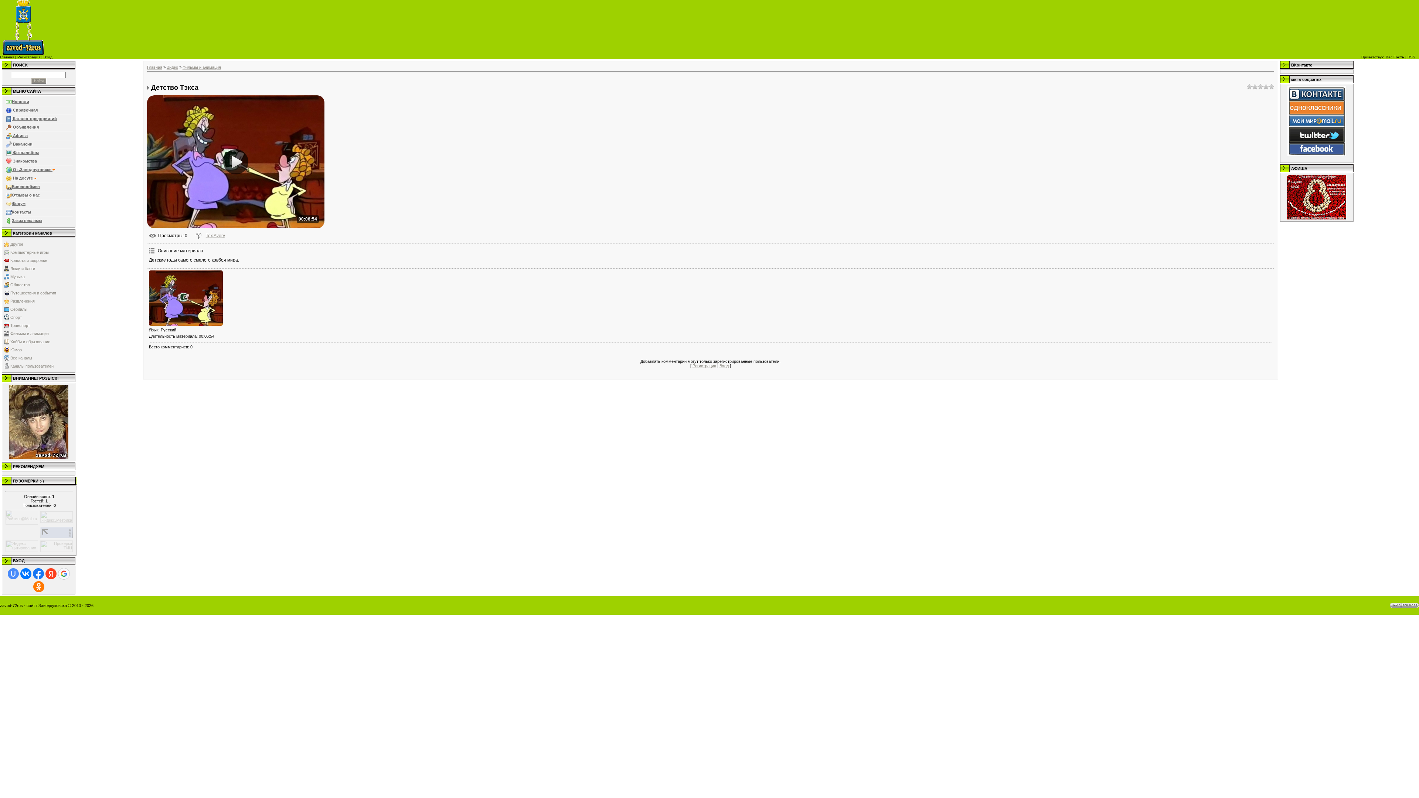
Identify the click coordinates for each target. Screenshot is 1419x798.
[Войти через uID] (13, 573)
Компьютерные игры (29, 252)
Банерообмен (26, 186)
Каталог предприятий (34, 118)
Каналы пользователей (32, 366)
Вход (48, 57)
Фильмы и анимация (29, 333)
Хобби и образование (30, 342)
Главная (7, 57)
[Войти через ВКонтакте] (25, 573)
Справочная (25, 110)
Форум (18, 203)
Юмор (16, 350)
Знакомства (24, 161)
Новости (20, 101)
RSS (1411, 57)
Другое (16, 244)
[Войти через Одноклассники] (38, 586)
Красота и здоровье (28, 260)
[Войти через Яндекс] (51, 573)
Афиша (20, 135)
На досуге (23, 178)
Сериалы (18, 309)
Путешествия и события (33, 293)
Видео (172, 67)
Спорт (16, 317)
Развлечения (22, 301)
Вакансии (22, 144)
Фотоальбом (25, 152)
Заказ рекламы (27, 220)
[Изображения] (186, 298)
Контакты (21, 212)
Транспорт (20, 325)
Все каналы (21, 358)
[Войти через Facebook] (38, 573)
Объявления (25, 127)
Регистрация (28, 57)
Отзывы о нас (26, 195)
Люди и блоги (22, 268)
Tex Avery (215, 235)
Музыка (17, 276)
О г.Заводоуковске (32, 169)
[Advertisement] (814, 27)
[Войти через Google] (64, 574)
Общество (20, 285)
